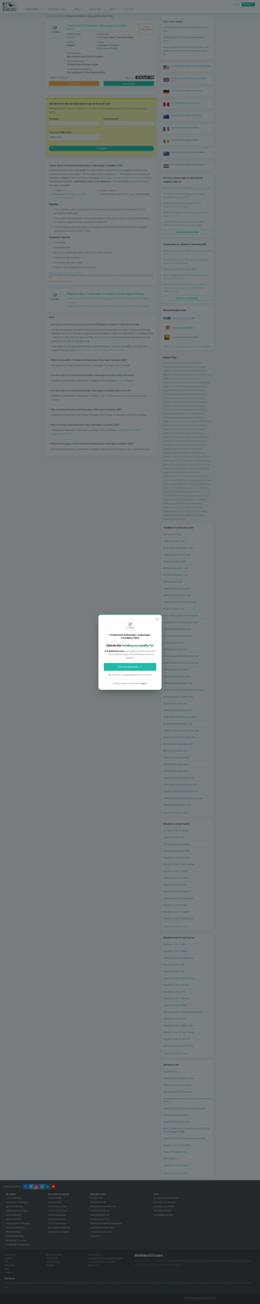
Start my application (128, 666)
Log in (144, 683)
